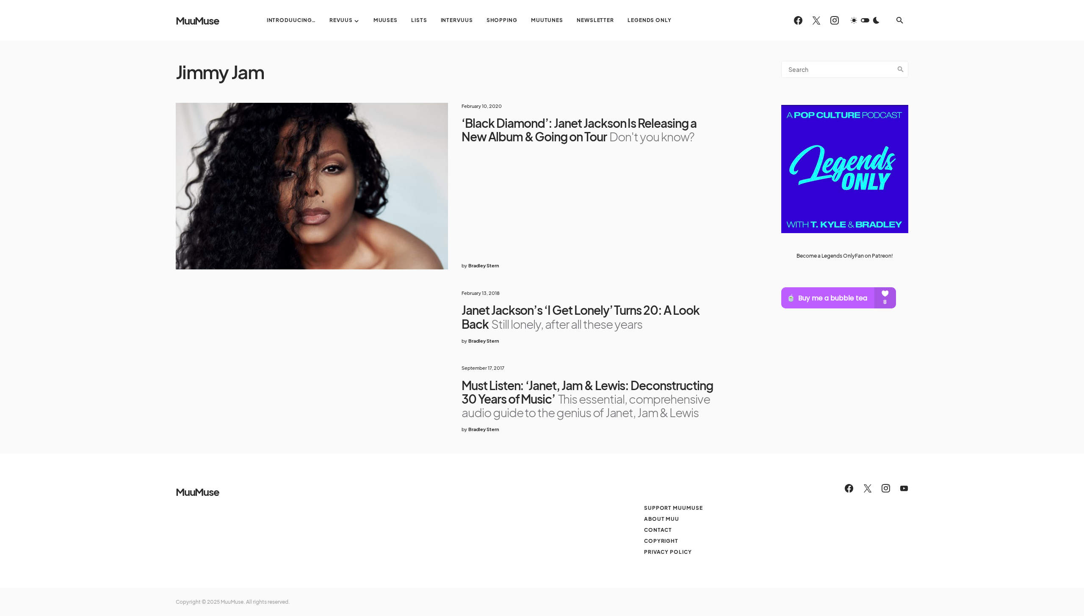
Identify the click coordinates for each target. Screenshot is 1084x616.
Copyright (661, 541)
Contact (658, 530)
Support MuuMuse (673, 508)
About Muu (661, 519)
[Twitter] (816, 20)
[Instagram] (834, 20)
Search (900, 69)
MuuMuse (197, 20)
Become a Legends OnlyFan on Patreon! (844, 256)
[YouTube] (904, 488)
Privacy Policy (668, 552)
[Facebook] (798, 20)
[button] (865, 20)
